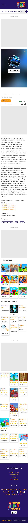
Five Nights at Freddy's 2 (8, 206)
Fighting (21, 492)
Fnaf (16, 222)
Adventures (11, 489)
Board (14, 494)
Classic (8, 494)
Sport (5, 492)
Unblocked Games (7, 222)
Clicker (14, 492)
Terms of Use (14, 475)
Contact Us (14, 479)
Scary (22, 222)
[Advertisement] (14, 33)
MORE (22, 11)
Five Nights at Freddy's (8, 204)
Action (3, 489)
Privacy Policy (14, 472)
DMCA (14, 477)
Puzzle (19, 494)
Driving (23, 489)
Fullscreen (7, 100)
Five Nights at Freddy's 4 (8, 209)
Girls (18, 489)
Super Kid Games (6, 520)
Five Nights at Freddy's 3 (8, 207)
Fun (9, 492)
